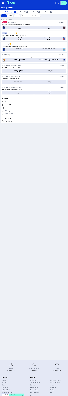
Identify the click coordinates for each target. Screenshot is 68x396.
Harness (33, 385)
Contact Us (5, 387)
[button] (16, 395)
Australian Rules (55, 382)
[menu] (3, 3)
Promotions (8, 108)
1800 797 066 (8, 118)
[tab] (11, 12)
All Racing (33, 380)
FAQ (6, 101)
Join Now (5, 382)
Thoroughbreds (35, 382)
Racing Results (35, 392)
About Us (4, 385)
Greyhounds (34, 387)
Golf (51, 392)
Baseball (52, 385)
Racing (4, 380)
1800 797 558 (8, 121)
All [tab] (3, 16)
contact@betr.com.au (11, 111)
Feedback (5, 394)
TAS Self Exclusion (7, 390)
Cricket (52, 390)
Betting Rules (8, 104)
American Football (55, 380)
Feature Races (34, 390)
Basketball (53, 387)
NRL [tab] (17, 16)
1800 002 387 (8, 115)
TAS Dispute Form (7, 392)
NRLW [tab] (10, 16)
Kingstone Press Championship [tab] (31, 16)
